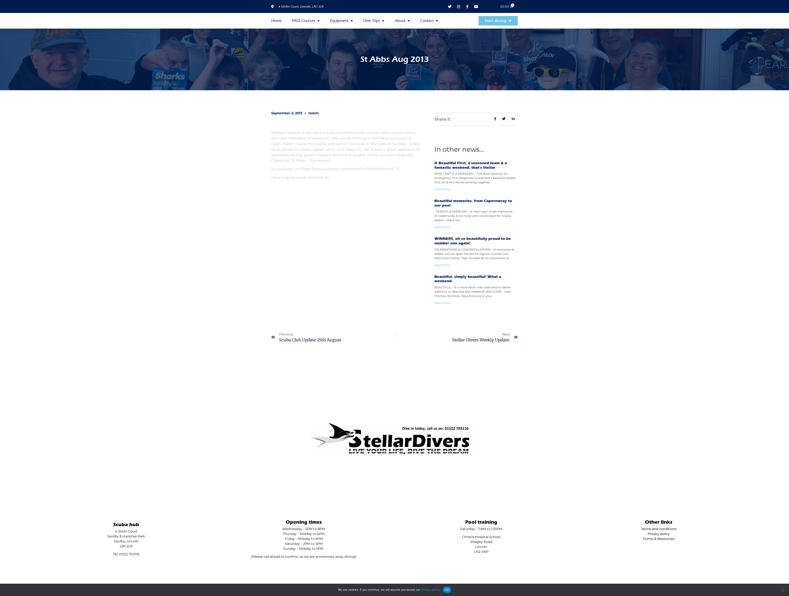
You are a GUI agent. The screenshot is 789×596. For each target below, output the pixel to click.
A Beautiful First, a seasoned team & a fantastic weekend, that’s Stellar (470, 165)
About (400, 20)
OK (447, 589)
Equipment (339, 20)
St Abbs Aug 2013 (394, 59)
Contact (427, 20)
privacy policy (430, 589)
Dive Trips (371, 20)
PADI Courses (303, 20)
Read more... (443, 189)
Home (276, 20)
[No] (782, 589)
